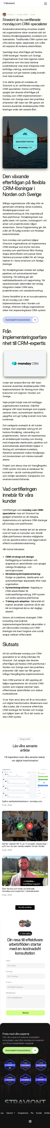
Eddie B (11, 14)
